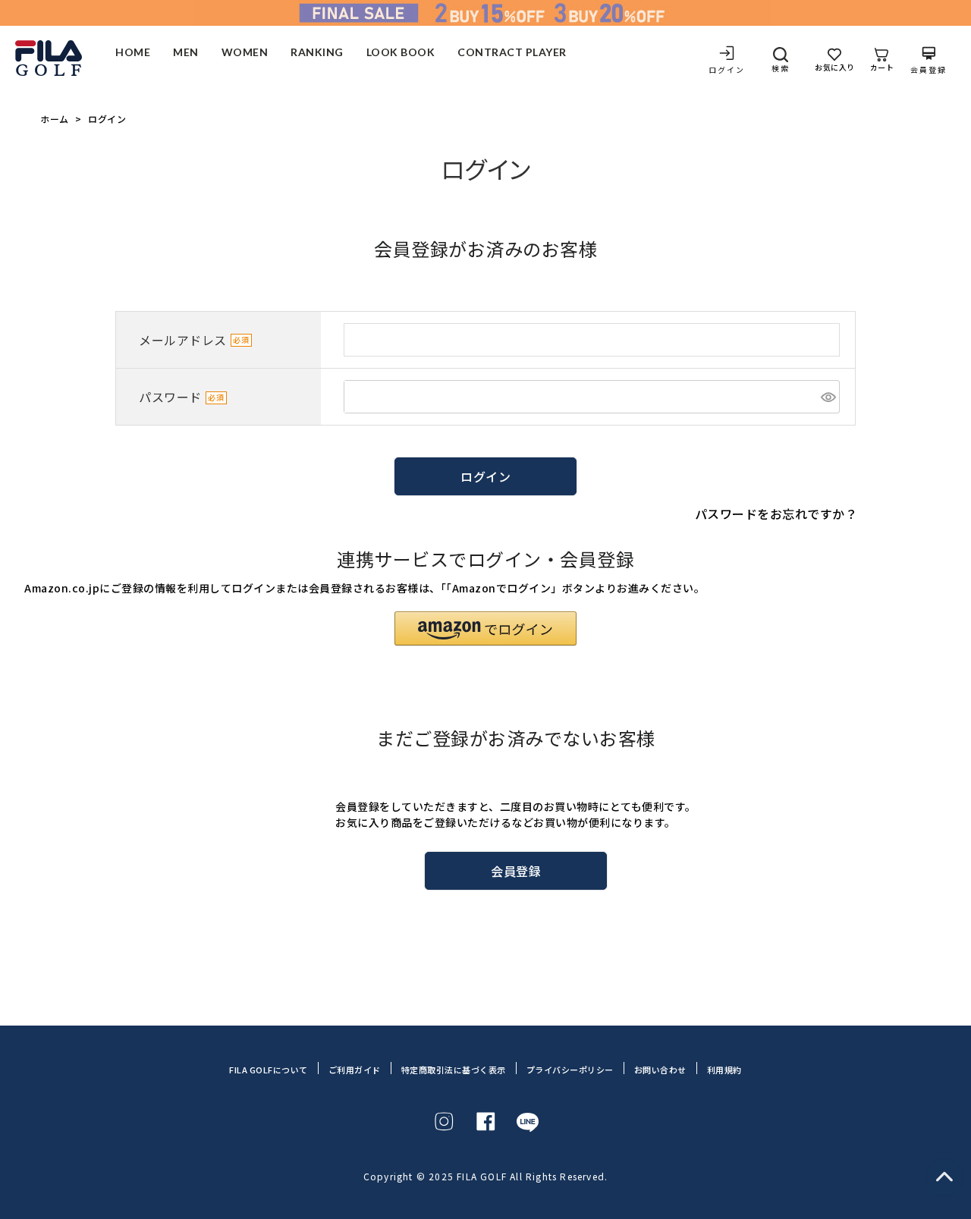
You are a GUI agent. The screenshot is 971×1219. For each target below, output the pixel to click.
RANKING (317, 52)
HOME (132, 52)
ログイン (727, 69)
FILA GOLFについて (268, 1070)
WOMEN (245, 52)
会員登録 (928, 69)
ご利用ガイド (354, 1070)
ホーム (54, 119)
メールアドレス (183, 339)
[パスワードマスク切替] (828, 397)
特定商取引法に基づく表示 (453, 1070)
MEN (186, 52)
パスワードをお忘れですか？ (776, 513)
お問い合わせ (660, 1070)
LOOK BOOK (400, 52)
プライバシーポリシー (570, 1070)
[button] (485, 628)
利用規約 (724, 1070)
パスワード (170, 397)
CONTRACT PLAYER (512, 52)
